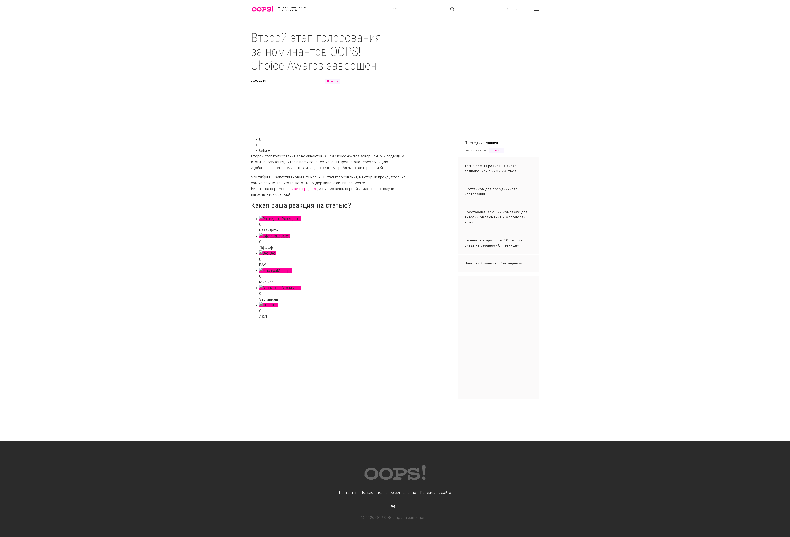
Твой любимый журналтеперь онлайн (293, 9)
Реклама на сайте (435, 492)
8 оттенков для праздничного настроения (491, 191)
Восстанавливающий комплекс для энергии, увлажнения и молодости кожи (496, 217)
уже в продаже (304, 188)
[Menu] (536, 8)
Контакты (347, 492)
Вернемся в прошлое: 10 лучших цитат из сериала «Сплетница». (493, 242)
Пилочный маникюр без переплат (494, 263)
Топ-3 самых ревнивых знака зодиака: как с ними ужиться (491, 168)
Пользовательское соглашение (388, 492)
